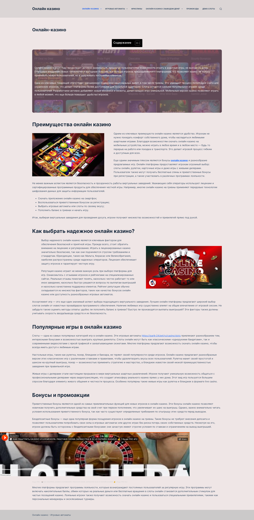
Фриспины (136, 9)
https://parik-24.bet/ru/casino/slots (161, 335)
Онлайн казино (46, 8)
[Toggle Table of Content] (136, 43)
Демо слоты (208, 9)
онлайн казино (179, 160)
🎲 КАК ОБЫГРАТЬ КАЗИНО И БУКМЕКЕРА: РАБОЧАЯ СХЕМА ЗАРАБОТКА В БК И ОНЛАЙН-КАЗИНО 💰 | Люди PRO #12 (84, 482)
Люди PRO (36, 482)
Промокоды (192, 9)
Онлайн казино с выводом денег (163, 9)
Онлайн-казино (90, 9)
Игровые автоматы (115, 9)
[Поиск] (221, 9)
